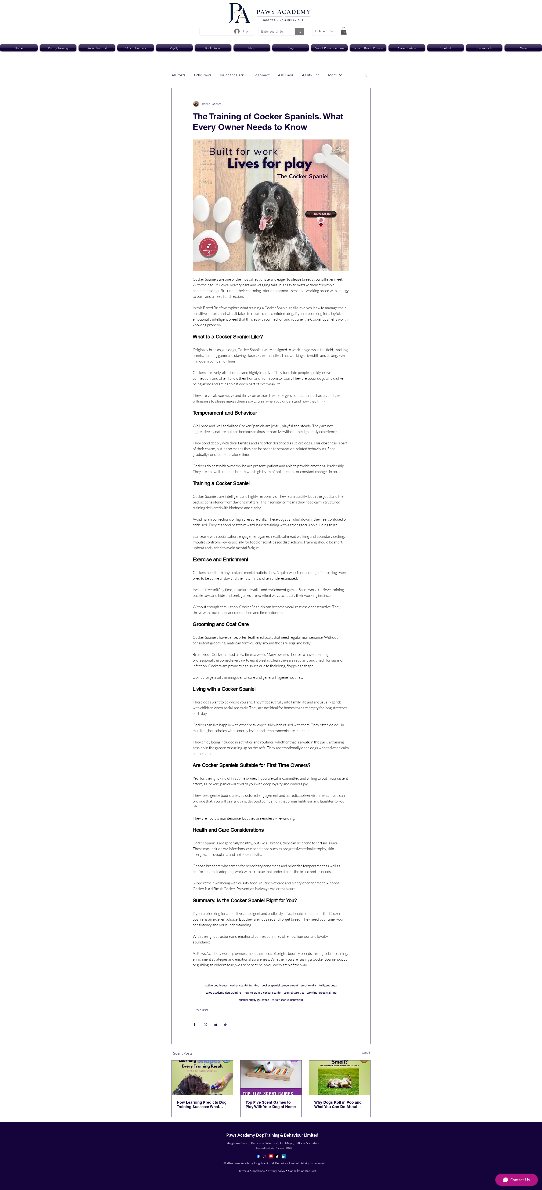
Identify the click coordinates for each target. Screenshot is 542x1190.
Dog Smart (261, 75)
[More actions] (346, 103)
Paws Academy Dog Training (253, 1135)
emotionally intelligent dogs (319, 985)
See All (366, 1052)
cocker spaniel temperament (280, 985)
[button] (324, 31)
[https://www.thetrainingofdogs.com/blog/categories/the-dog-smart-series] (271, 1077)
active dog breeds (216, 985)
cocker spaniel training (244, 985)
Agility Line (310, 75)
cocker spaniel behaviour (287, 999)
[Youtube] (271, 1156)
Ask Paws (285, 75)
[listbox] (324, 31)
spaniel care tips (294, 992)
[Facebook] (258, 1156)
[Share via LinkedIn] (215, 1024)
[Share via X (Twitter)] (205, 1024)
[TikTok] (277, 1156)
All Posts (178, 75)
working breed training (322, 992)
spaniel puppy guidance (254, 999)
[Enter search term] (299, 31)
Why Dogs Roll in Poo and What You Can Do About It (338, 1104)
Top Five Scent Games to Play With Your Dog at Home (271, 1104)
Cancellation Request (302, 1171)
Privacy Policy (276, 1171)
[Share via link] (226, 1024)
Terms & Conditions (252, 1171)
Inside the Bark (232, 75)
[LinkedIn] (284, 1156)
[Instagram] (265, 1156)
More (332, 75)
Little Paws (202, 75)
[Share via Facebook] (195, 1024)
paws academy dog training (223, 992)
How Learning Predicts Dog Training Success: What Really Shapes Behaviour (202, 1104)
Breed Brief (201, 1010)
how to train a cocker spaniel (262, 992)
